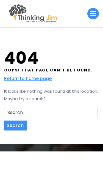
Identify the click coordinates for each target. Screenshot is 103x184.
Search (15, 125)
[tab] (93, 13)
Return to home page (28, 78)
